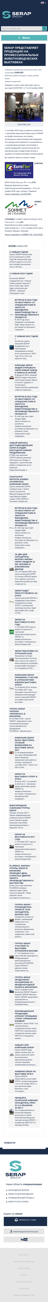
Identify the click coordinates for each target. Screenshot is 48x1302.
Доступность (24, 1255)
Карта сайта (24, 1288)
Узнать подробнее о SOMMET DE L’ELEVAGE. (24, 235)
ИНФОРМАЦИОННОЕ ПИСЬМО (25, 1232)
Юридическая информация (24, 1261)
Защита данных (24, 1268)
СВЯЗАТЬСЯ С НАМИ (27, 1220)
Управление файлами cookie (24, 1295)
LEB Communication (24, 1282)
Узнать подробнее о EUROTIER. (18, 194)
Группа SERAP (16, 15)
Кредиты (24, 1275)
